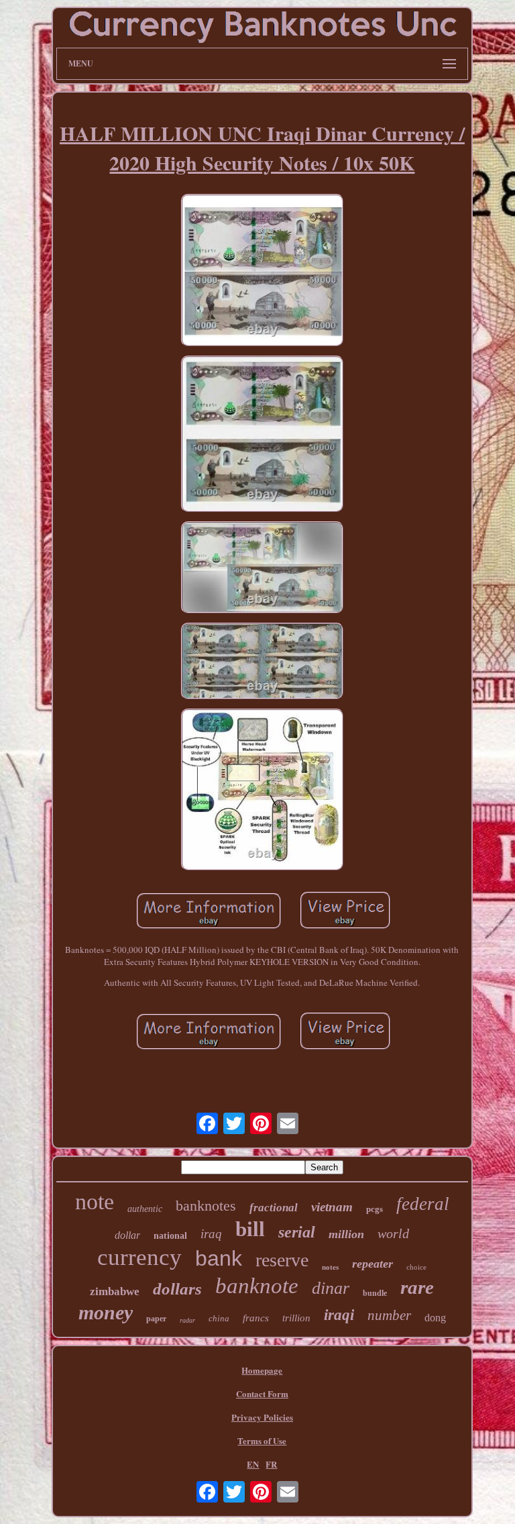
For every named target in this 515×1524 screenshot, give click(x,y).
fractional (273, 1207)
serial (296, 1232)
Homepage (261, 1370)
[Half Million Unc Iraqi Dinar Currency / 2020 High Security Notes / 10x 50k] (262, 271)
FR (271, 1464)
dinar (330, 1288)
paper (156, 1318)
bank (218, 1258)
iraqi (339, 1315)
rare (417, 1287)
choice (416, 1267)
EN (253, 1464)
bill (250, 1229)
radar (187, 1320)
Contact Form (262, 1393)
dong (435, 1317)
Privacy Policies (262, 1417)
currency (139, 1257)
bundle (375, 1293)
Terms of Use (261, 1440)
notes (330, 1267)
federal (422, 1204)
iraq (211, 1234)
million (346, 1234)
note (94, 1201)
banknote (256, 1286)
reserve (281, 1260)
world (393, 1233)
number (389, 1315)
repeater (372, 1263)
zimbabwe (114, 1291)
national (170, 1236)
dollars (177, 1289)
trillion (296, 1318)
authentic (144, 1209)
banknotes (206, 1205)
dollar (127, 1235)
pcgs (374, 1209)
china (219, 1318)
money (105, 1312)
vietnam (332, 1207)
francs (256, 1318)
